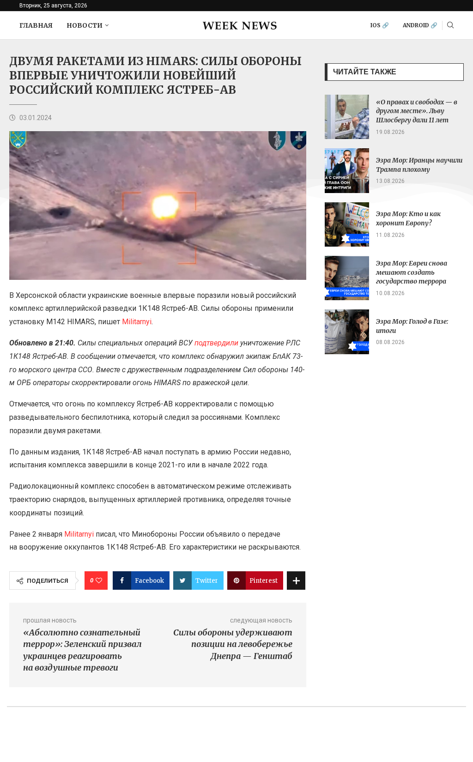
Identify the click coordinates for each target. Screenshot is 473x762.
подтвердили (216, 343)
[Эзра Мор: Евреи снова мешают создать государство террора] (347, 278)
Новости (85, 25)
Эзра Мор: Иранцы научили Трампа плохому (419, 165)
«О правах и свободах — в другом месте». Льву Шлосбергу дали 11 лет (416, 111)
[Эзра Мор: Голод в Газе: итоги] (347, 331)
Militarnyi (137, 321)
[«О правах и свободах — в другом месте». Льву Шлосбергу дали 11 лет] (347, 117)
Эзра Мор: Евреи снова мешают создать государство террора (411, 272)
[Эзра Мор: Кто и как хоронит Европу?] (347, 224)
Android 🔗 (420, 25)
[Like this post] (99, 580)
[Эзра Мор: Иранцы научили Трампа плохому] (347, 170)
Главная (36, 25)
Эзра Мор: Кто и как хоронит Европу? (408, 218)
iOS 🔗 (379, 25)
